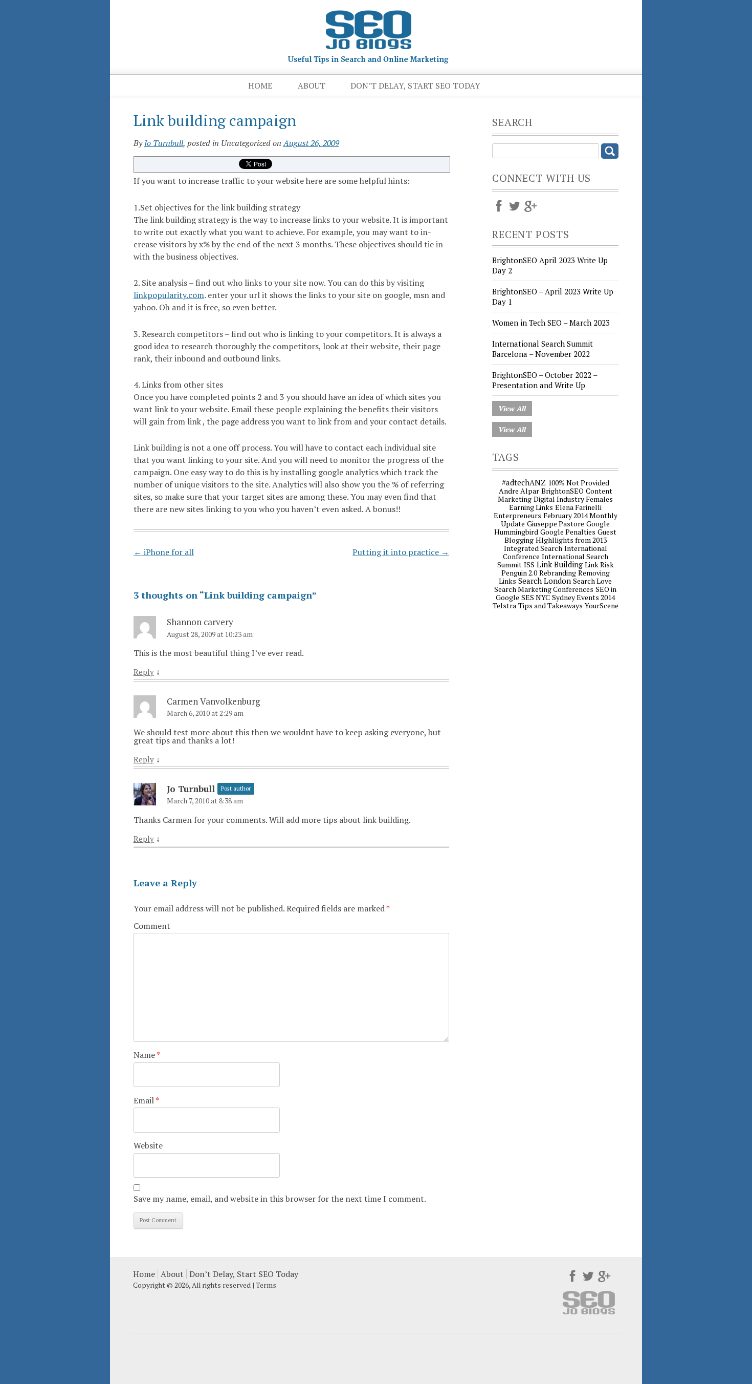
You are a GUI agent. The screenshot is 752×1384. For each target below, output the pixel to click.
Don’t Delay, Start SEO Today (415, 85)
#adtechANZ (524, 482)
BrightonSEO (562, 491)
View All (512, 408)
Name (147, 1054)
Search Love (592, 581)
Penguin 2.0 (519, 573)
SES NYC (535, 597)
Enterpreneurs (517, 515)
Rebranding (557, 573)
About (311, 85)
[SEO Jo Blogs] (368, 60)
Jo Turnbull (163, 142)
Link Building (560, 564)
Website (148, 1145)
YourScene (601, 605)
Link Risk (599, 564)
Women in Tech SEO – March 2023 (551, 322)
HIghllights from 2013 (571, 540)
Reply (144, 672)
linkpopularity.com (169, 295)
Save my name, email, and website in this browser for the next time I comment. (280, 1198)
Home (260, 85)
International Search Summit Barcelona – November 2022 (542, 348)
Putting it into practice (400, 552)
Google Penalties (567, 532)
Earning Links (531, 507)
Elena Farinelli (578, 507)
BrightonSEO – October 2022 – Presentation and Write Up (544, 380)
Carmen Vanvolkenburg (213, 701)
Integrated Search (533, 548)
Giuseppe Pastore (555, 523)
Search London (544, 581)
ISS (529, 564)
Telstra (504, 605)
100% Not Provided (578, 482)
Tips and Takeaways (550, 605)
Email (146, 1100)
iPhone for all (164, 552)
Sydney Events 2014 (583, 597)
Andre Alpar (519, 491)
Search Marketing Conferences (543, 589)
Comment (152, 925)
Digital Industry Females (573, 499)
